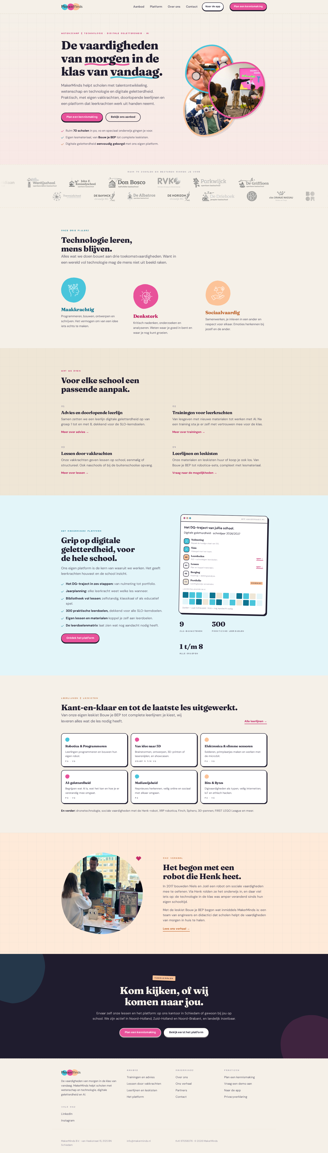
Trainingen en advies (141, 1077)
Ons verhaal (184, 1084)
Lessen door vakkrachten (144, 1084)
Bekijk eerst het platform (186, 1032)
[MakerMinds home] (72, 6)
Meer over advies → (75, 432)
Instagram (68, 1120)
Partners (181, 1090)
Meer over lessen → (74, 473)
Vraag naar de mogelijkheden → (194, 473)
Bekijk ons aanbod (123, 117)
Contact (192, 7)
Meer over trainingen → (188, 432)
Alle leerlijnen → (255, 721)
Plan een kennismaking (248, 6)
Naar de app (212, 6)
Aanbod (138, 7)
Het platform (135, 1097)
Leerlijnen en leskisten (142, 1090)
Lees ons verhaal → (176, 929)
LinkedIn (67, 1114)
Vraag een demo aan (238, 1084)
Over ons (174, 7)
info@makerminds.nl (139, 1141)
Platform (156, 7)
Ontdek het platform (80, 638)
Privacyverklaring (235, 1097)
